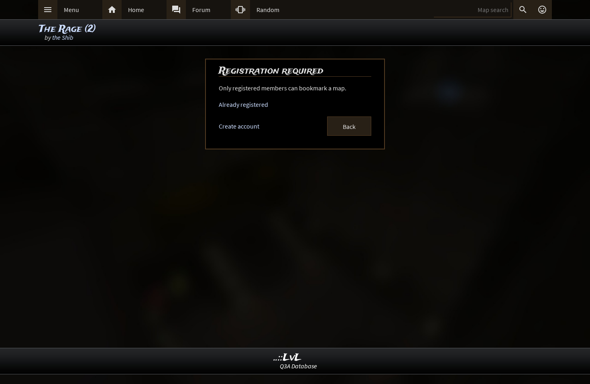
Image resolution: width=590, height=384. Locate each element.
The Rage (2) (67, 29)
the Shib (62, 37)
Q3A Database (298, 366)
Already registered (243, 104)
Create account (239, 126)
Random (267, 10)
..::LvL (287, 358)
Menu (71, 10)
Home (136, 10)
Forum (201, 10)
